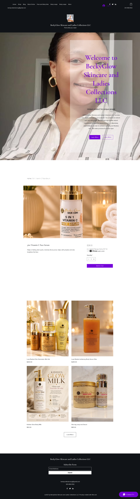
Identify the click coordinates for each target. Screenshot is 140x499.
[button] (131, 4)
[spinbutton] (91, 259)
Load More (70, 434)
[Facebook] (110, 4)
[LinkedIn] (115, 4)
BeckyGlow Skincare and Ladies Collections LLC (70, 25)
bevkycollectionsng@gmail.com (17, 8)
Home (29, 178)
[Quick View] (48, 328)
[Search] (115, 16)
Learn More (101, 251)
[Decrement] (88, 259)
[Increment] (94, 259)
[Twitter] (113, 4)
